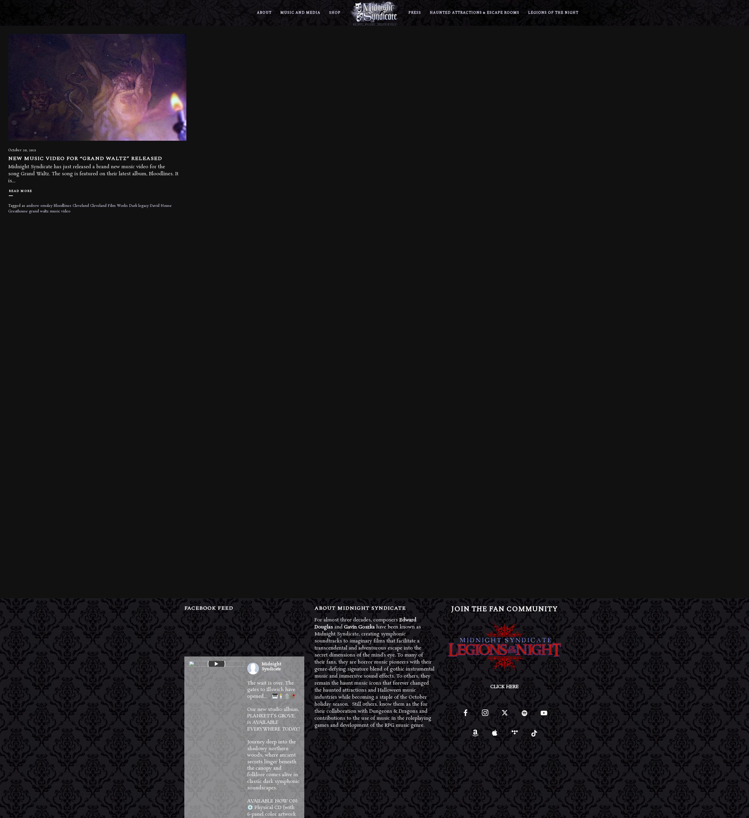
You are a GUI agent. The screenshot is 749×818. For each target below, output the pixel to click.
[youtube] (544, 716)
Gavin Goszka (359, 627)
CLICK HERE (504, 686)
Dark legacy (139, 205)
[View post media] (216, 664)
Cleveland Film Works (109, 205)
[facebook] (465, 715)
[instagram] (485, 715)
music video (60, 211)
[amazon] (475, 735)
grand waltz (39, 211)
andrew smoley (39, 205)
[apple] (494, 735)
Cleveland (81, 205)
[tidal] (514, 735)
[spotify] (524, 715)
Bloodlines (62, 205)
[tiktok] (534, 735)
